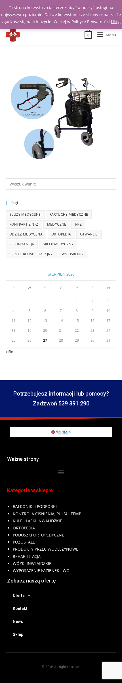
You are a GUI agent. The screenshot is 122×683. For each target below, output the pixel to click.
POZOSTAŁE (24, 542)
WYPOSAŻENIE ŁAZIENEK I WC (41, 570)
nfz (78, 224)
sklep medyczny (58, 244)
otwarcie (89, 234)
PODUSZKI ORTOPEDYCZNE (38, 535)
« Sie (9, 351)
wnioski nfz (73, 254)
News (18, 621)
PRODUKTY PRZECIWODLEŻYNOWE (45, 549)
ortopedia (61, 234)
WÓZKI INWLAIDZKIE (32, 563)
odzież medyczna (26, 234)
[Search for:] (61, 183)
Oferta (19, 595)
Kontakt (20, 608)
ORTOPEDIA (24, 528)
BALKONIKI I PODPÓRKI (35, 506)
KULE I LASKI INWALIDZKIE (37, 520)
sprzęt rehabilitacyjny (31, 254)
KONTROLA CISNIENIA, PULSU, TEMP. (47, 513)
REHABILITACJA (27, 556)
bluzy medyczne (25, 214)
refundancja (21, 244)
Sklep (18, 634)
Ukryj (116, 21)
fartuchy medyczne (69, 214)
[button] (61, 472)
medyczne (56, 224)
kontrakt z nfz (23, 224)
